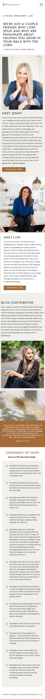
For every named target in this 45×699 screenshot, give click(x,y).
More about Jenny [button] (13, 169)
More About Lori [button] (14, 288)
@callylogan (6, 336)
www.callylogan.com (15, 333)
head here (37, 140)
